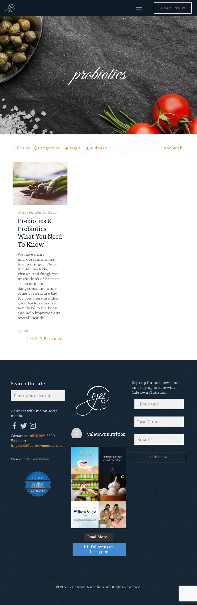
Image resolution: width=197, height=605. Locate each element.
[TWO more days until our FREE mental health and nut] (84, 460)
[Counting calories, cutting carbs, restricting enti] (112, 460)
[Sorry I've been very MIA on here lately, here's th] (112, 514)
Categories (47, 148)
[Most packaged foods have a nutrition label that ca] (84, 487)
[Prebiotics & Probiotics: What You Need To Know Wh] (112, 487)
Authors (97, 148)
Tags (73, 148)
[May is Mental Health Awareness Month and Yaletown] (84, 514)
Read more (54, 338)
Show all (174, 148)
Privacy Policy (37, 459)
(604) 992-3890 (42, 436)
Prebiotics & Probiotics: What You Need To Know (40, 232)
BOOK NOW (172, 7)
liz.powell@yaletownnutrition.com (38, 446)
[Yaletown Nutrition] (11, 7)
